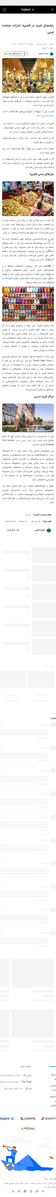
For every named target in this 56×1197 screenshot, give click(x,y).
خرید (8, 148)
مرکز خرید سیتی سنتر (26, 440)
